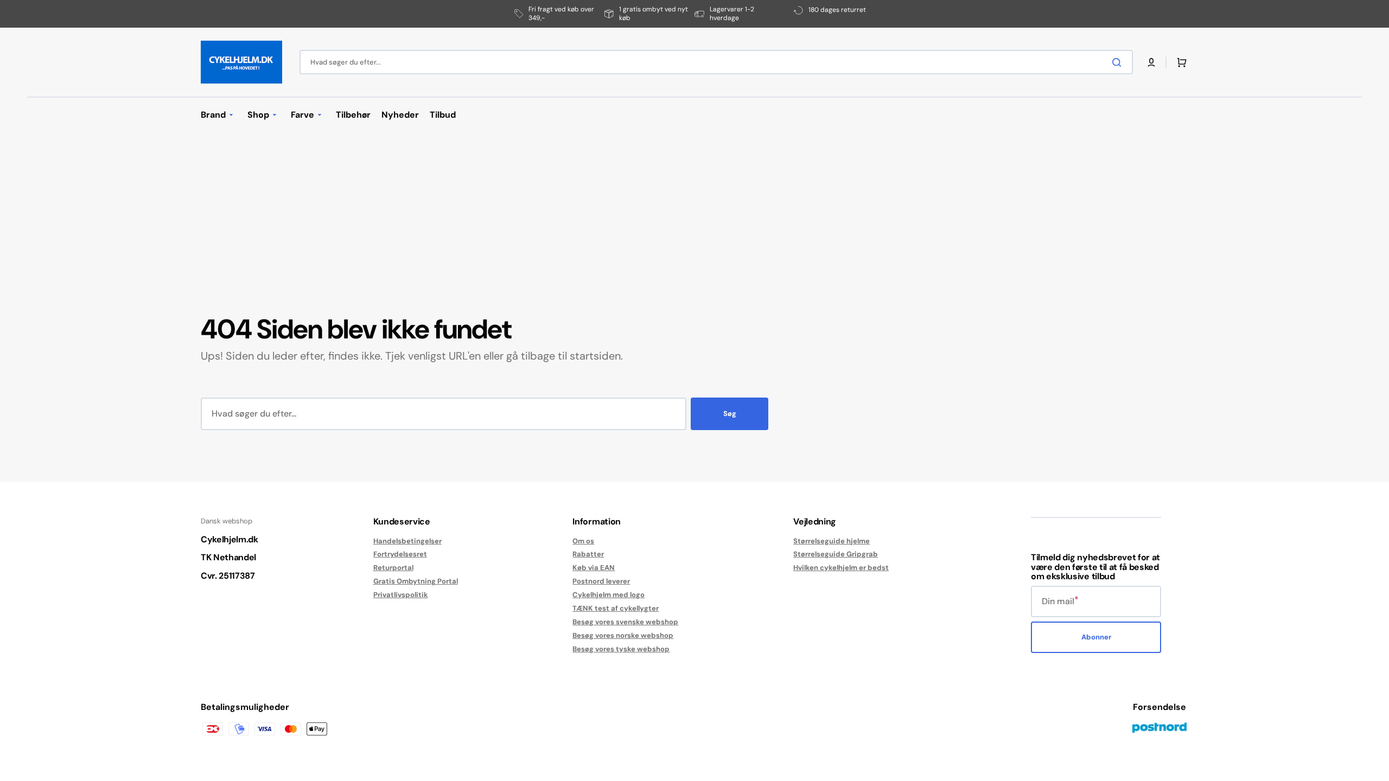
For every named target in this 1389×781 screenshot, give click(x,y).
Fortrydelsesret (400, 554)
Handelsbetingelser (407, 541)
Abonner (1096, 637)
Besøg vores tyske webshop (621, 649)
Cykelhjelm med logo (608, 594)
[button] (1151, 62)
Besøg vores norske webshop (622, 635)
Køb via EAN (593, 567)
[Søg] (1119, 62)
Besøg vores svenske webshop (625, 621)
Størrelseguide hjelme (831, 541)
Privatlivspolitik (400, 594)
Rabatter (588, 554)
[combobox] (716, 62)
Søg (729, 413)
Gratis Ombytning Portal (415, 581)
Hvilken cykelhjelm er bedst (841, 567)
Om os (583, 541)
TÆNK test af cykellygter (615, 608)
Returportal (393, 567)
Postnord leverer (601, 581)
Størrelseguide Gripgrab (835, 554)
